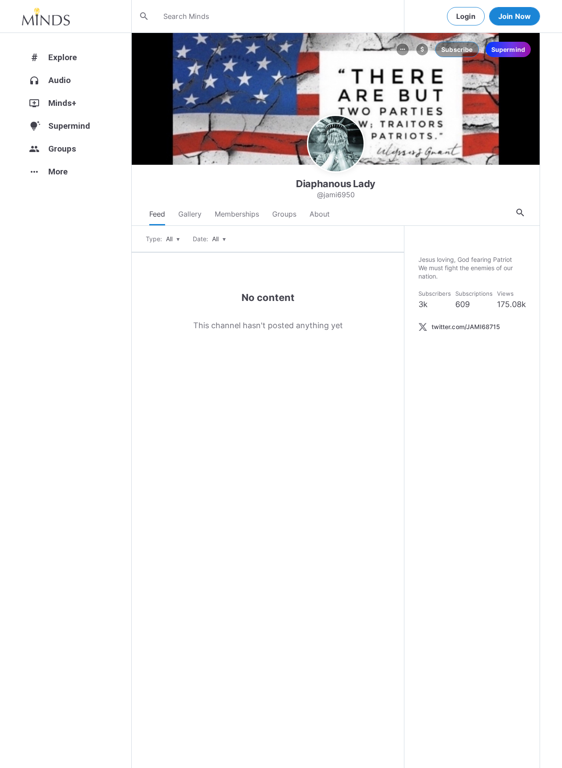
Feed (157, 214)
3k (423, 304)
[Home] (46, 16)
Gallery (190, 214)
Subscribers (434, 293)
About (320, 214)
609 (462, 304)
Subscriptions (474, 293)
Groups (284, 214)
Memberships (237, 214)
